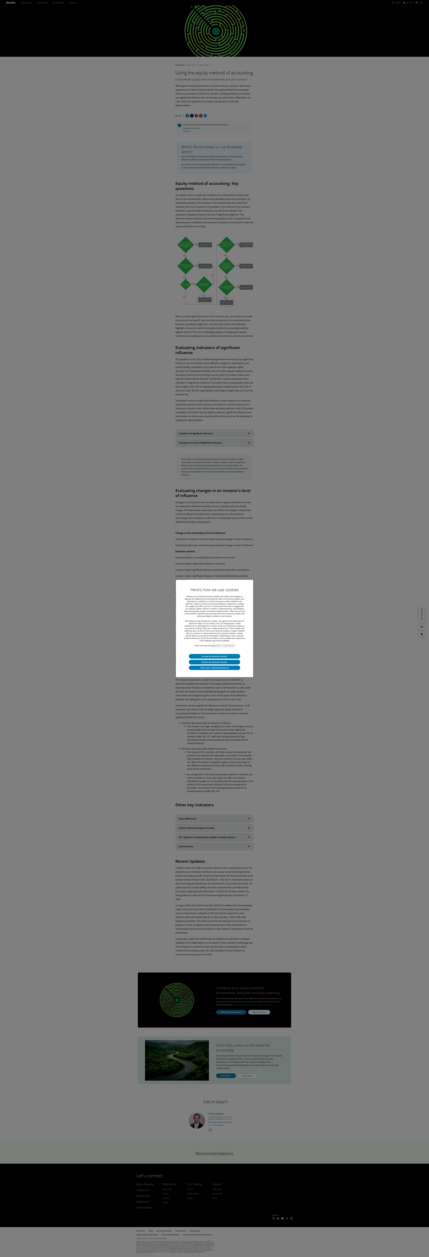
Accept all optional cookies (214, 656)
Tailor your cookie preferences (214, 668)
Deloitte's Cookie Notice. (224, 645)
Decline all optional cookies (214, 662)
